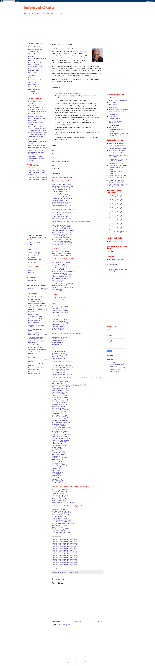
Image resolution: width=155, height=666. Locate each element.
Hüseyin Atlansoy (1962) (59, 351)
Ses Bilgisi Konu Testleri (35, 156)
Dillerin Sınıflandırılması (35, 49)
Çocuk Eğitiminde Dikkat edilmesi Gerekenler (35, 319)
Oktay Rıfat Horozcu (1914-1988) (62, 253)
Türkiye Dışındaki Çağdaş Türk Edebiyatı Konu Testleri (118, 185)
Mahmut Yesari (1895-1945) (60, 399)
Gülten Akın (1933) (57, 280)
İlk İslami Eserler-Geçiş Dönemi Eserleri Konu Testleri (118, 159)
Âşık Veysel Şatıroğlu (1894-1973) (62, 365)
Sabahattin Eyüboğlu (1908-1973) (61, 513)
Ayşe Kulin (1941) (57, 463)
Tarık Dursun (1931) (58, 424)
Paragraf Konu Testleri (35, 116)
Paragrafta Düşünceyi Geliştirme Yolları (34, 63)
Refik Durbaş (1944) (58, 339)
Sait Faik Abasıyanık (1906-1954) (61, 435)
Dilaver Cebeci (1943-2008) (60, 278)
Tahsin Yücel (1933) (58, 472)
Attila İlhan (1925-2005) (59, 298)
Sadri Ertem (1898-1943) (59, 406)
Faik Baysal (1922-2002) (59, 411)
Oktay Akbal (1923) (57, 459)
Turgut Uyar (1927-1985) (59, 328)
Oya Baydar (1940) (57, 479)
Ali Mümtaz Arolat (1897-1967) (61, 236)
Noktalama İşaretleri (34, 89)
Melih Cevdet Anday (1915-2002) (61, 255)
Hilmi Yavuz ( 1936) (58, 269)
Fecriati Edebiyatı (114, 125)
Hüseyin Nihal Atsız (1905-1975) (61, 244)
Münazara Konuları (34, 299)
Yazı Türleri (112, 102)
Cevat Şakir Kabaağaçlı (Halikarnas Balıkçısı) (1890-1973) (69, 385)
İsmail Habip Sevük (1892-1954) (61, 532)
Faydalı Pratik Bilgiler (115, 241)
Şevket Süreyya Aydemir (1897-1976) (63, 523)
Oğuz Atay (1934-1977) (59, 454)
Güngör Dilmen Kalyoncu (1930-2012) (63, 502)
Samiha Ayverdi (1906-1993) (60, 431)
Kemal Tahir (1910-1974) (59, 403)
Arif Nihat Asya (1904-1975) (60, 237)
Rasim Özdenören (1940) (59, 443)
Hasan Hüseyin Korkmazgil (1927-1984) (63, 284)
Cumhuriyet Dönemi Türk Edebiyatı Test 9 (64, 554)
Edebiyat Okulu (39, 7)
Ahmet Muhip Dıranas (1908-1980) (62, 189)
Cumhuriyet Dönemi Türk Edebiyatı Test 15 (65, 564)
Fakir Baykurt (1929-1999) (60, 404)
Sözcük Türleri (32, 73)
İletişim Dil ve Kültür (34, 47)
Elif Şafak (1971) (57, 468)
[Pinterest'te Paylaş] (77, 572)
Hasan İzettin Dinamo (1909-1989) (62, 218)
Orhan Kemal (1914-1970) (59, 415)
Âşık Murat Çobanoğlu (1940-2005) (62, 367)
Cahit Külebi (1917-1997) (59, 266)
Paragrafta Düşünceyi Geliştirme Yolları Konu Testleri (37, 127)
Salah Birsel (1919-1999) (59, 516)
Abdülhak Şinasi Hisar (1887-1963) (62, 427)
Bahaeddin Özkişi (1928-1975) (61, 438)
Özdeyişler (31, 257)
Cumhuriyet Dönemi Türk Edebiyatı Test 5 (64, 546)
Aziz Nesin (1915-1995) (59, 419)
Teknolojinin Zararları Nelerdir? (37, 349)
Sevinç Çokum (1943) (58, 383)
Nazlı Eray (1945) (57, 475)
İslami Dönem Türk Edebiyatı (117, 112)
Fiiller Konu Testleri (34, 139)
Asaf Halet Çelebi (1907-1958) (61, 188)
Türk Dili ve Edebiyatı (34, 242)
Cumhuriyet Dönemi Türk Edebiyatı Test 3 (64, 543)
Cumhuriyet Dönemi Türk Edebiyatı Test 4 (64, 545)
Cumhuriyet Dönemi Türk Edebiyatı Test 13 (65, 561)
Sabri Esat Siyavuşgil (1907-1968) (62, 202)
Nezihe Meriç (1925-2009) (59, 458)
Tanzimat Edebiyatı (114, 119)
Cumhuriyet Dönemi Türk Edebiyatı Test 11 (64, 557)
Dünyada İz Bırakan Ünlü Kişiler (38, 289)
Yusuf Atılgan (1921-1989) (59, 445)
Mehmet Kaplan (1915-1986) (60, 514)
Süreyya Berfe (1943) (58, 342)
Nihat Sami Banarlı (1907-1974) (61, 529)
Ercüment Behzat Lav (62, 216)
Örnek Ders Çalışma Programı (37, 309)
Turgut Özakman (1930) (59, 500)
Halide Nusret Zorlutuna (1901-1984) (63, 230)
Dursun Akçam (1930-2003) (60, 392)
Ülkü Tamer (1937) (57, 330)
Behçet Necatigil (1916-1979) (60, 264)
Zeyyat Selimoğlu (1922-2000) (61, 410)
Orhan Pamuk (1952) (58, 451)
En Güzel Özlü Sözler (34, 259)
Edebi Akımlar (113, 107)
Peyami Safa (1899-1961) (59, 426)
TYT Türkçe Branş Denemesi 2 (37, 172)
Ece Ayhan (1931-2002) (58, 321)
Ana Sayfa (78, 621)
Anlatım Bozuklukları (34, 94)
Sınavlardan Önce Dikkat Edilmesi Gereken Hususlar (36, 302)
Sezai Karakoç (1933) (58, 324)
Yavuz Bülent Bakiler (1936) (60, 312)
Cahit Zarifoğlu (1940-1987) (60, 273)
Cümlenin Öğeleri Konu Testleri (37, 147)
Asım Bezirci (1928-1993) (59, 530)
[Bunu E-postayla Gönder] (71, 572)
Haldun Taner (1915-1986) (59, 436)
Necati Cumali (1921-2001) (60, 417)
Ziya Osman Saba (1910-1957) (61, 195)
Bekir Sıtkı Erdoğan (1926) (60, 310)
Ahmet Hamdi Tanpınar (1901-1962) (62, 186)
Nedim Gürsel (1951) (58, 481)
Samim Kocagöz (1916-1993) (60, 420)
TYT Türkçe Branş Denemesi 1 (37, 170)
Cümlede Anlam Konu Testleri (37, 114)
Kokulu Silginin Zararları (35, 347)
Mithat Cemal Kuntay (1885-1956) (62, 387)
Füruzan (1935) (56, 447)
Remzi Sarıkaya (33, 314)
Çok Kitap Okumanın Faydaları (37, 297)
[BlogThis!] (72, 572)
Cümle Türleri (32, 82)
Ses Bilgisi (31, 91)
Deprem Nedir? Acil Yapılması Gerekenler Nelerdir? (37, 372)
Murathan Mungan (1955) (59, 355)
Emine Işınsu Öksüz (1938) (60, 381)
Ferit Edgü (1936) (57, 449)
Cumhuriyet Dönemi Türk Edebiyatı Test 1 (64, 539)
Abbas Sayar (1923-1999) (59, 395)
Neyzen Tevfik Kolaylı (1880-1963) (62, 287)
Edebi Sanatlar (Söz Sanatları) (118, 100)
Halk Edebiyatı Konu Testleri (117, 163)
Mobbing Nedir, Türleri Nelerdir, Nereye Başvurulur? (37, 368)
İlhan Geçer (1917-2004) (59, 308)
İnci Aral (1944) (56, 474)
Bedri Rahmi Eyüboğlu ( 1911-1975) (62, 268)
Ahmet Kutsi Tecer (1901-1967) (61, 225)
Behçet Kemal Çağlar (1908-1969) (62, 243)
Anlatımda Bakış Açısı (35, 66)
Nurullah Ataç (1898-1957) (59, 509)
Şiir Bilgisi (112, 98)
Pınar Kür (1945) (57, 461)
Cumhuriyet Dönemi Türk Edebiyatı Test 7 (64, 550)
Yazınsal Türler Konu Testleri (117, 148)
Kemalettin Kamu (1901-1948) (61, 228)
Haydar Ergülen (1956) (58, 353)
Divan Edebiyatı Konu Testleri (118, 165)
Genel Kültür (32, 280)
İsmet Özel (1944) (57, 344)
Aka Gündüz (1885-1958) (59, 388)
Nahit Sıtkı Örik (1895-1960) (60, 390)
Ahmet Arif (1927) (57, 282)
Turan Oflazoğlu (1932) (58, 497)
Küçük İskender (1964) (58, 358)
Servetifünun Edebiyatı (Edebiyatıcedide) (115, 121)
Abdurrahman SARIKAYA (116, 259)
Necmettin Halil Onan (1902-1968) (62, 234)
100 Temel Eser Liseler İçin (36, 316)
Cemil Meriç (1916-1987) (59, 518)
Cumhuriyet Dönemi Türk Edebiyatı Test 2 (64, 541)
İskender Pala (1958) (58, 527)
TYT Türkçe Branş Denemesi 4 (37, 177)
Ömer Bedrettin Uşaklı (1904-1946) (62, 227)
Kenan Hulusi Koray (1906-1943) (61, 205)
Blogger (68, 662)
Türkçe (30, 244)
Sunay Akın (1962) (57, 356)
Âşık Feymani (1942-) (58, 372)
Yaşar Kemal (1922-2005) (59, 413)
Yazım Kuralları (33, 87)
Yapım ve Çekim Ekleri (35, 80)
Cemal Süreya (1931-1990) (59, 319)
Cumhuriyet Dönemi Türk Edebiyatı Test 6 (64, 548)
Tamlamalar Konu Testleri (36, 137)
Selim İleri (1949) (57, 456)
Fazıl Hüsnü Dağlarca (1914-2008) (62, 262)
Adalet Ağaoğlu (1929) (58, 452)
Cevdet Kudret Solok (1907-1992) (62, 198)
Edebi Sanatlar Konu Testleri (117, 146)
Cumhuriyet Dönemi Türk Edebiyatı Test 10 (65, 555)
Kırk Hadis (31, 312)
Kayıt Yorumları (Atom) (63, 625)
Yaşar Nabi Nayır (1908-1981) (60, 197)
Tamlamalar (31, 75)
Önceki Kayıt (99, 621)
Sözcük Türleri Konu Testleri (36, 134)
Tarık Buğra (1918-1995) (59, 429)
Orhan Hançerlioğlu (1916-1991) (61, 422)
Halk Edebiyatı (113, 114)
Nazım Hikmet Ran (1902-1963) (61, 212)
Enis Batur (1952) (57, 289)
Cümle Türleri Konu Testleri (36, 145)
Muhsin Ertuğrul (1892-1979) (60, 490)
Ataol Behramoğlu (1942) (59, 337)
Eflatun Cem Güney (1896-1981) (61, 522)
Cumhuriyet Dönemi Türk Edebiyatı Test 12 (65, 559)
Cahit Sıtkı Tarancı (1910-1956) (61, 191)
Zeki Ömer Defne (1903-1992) (61, 241)
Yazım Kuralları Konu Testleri (37, 150)
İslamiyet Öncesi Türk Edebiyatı (118, 109)
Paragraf (31, 56)
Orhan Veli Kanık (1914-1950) (61, 252)
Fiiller (30, 77)
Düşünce (31, 272)
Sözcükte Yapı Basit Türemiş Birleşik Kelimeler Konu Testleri (37, 131)
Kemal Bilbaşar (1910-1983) (60, 401)
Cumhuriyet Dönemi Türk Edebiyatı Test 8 (64, 552)
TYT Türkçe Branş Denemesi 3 (37, 175)
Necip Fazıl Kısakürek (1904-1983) (62, 184)
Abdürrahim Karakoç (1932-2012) (62, 374)
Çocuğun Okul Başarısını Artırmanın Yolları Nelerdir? (36, 337)
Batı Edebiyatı (113, 105)
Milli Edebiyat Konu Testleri (117, 178)
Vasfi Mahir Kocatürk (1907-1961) (62, 200)
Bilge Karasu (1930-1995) (59, 442)
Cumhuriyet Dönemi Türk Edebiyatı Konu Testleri (116, 181)
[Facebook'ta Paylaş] (75, 572)
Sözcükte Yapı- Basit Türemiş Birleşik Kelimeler (37, 69)
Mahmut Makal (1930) (58, 394)
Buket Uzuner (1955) (58, 470)
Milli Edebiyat (113, 127)
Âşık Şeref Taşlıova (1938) (59, 371)
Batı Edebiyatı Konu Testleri (117, 150)
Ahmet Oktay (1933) (58, 300)
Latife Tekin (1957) (57, 467)
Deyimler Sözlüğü (33, 255)
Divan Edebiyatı (113, 116)
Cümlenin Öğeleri (33, 84)
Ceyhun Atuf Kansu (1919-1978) (61, 275)
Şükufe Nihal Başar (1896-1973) (61, 232)
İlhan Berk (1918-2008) (58, 326)
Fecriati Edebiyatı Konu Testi (117, 175)
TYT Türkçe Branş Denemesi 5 (37, 179)
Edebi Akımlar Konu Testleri (117, 153)
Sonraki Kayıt (56, 621)
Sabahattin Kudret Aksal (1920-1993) (63, 271)
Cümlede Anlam (33, 54)
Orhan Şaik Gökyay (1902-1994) (61, 239)
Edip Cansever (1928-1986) (60, 323)
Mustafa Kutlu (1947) (58, 433)
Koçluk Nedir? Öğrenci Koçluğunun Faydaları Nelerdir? (37, 333)
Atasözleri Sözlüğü (34, 253)
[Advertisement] (75, 28)
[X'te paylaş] (74, 572)
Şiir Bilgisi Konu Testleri (116, 143)
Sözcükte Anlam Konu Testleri (37, 111)
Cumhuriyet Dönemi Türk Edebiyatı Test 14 (65, 562)
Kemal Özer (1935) (57, 291)
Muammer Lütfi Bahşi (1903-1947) (62, 204)
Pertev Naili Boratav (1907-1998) (61, 520)
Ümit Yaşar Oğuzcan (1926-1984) (61, 276)
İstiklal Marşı (32, 262)
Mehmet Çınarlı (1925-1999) (60, 307)
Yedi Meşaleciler (56, 193)
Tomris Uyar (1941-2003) (59, 465)
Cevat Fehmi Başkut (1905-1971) (61, 491)
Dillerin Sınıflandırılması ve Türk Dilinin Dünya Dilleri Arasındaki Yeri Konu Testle (36, 107)
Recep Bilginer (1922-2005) (60, 495)
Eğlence (30, 270)
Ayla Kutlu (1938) (57, 477)
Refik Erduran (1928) (58, 493)
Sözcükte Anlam (33, 51)
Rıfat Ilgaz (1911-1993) (58, 214)
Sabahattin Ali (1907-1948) (60, 397)
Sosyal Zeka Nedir (33, 323)
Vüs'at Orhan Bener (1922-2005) (61, 440)
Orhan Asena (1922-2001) (59, 499)
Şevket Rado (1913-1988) (59, 525)
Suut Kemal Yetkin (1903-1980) (61, 511)
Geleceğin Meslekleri (34, 345)
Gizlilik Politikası (114, 264)
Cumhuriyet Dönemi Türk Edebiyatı (62, 177)
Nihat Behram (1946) (58, 340)
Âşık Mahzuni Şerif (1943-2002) (61, 369)
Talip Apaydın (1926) (58, 408)
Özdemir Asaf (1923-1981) (59, 285)
